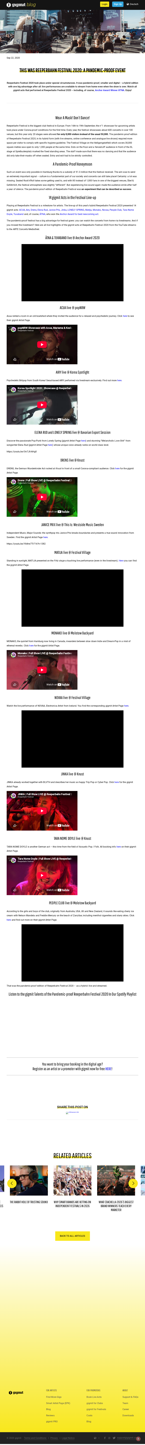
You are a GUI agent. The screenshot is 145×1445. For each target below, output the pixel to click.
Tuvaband (18, 214)
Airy (28, 210)
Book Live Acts (94, 1397)
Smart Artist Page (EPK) (58, 1403)
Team (125, 1403)
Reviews (50, 1415)
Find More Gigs (53, 1397)
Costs (89, 1415)
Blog (48, 1409)
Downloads (128, 1415)
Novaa (105, 210)
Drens (34, 210)
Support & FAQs (130, 1397)
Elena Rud (43, 210)
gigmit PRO (52, 1421)
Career (125, 1409)
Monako (97, 210)
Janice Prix (54, 210)
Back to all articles (72, 1236)
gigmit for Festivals (96, 1409)
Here (121, 560)
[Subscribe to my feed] (72, 1111)
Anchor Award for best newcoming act (79, 214)
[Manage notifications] (138, 1439)
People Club (116, 210)
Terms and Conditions (35, 1438)
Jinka (64, 210)
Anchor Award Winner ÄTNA (109, 90)
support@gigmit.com (127, 1437)
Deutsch (134, 4)
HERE (108, 1068)
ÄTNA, (43, 214)
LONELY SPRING (76, 210)
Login (105, 4)
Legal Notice (68, 1438)
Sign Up (118, 4)
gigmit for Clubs (95, 1403)
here (125, 316)
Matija (88, 210)
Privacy (54, 1438)
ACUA (22, 210)
